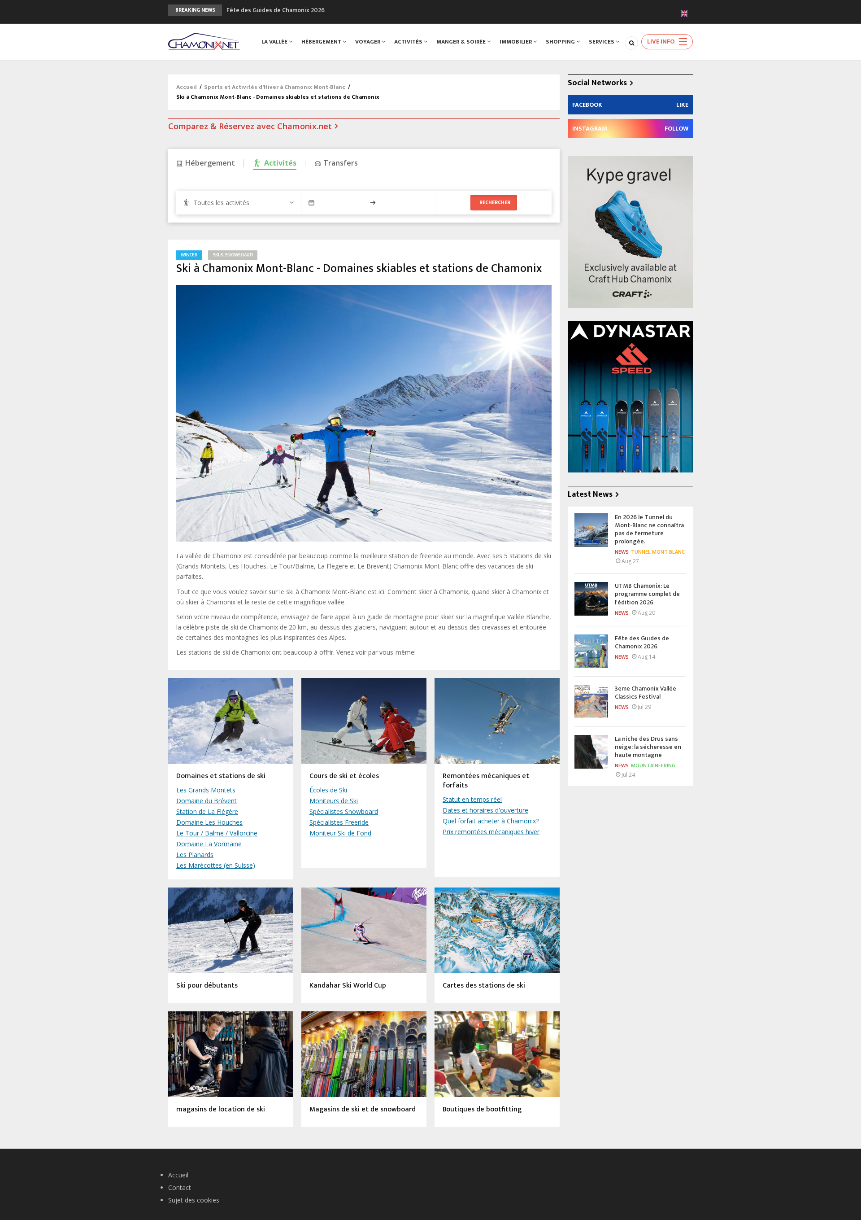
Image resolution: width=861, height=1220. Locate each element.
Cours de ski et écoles (344, 776)
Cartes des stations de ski (484, 986)
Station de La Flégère (207, 811)
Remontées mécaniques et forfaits (486, 781)
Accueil (186, 87)
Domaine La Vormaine (209, 844)
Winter (189, 255)
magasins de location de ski (220, 1110)
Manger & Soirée (461, 42)
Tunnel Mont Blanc (658, 551)
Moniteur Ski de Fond (340, 833)
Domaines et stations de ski (220, 776)
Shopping (561, 42)
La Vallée (275, 42)
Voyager (368, 42)
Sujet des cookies (193, 1200)
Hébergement (322, 42)
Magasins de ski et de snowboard (362, 1110)
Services (602, 42)
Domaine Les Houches (209, 822)
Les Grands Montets (205, 790)
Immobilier (516, 42)
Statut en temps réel (472, 799)
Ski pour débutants (207, 986)
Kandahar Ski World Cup (347, 986)
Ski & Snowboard (233, 255)
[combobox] (238, 202)
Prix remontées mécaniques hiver (491, 831)
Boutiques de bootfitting (482, 1110)
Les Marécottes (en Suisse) (215, 865)
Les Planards (194, 854)
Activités (409, 42)
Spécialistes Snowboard (343, 811)
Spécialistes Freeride (339, 822)
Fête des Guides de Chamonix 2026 (275, 10)
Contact (179, 1187)
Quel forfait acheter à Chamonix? (491, 821)
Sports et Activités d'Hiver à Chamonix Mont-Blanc (275, 87)
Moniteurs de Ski (333, 800)
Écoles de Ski (328, 790)
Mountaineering (653, 765)
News (622, 551)
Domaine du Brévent (206, 800)
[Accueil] (204, 40)
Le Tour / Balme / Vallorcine (216, 833)
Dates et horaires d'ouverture (485, 810)
